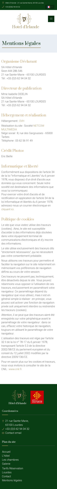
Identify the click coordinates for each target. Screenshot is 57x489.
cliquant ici (7, 209)
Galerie (6, 463)
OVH (21, 121)
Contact (6, 476)
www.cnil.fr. (15, 369)
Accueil (6, 451)
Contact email (13, 432)
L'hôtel (6, 455)
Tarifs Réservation (12, 468)
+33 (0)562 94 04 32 (12, 7)
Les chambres (10, 459)
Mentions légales (12, 480)
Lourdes (7, 472)
